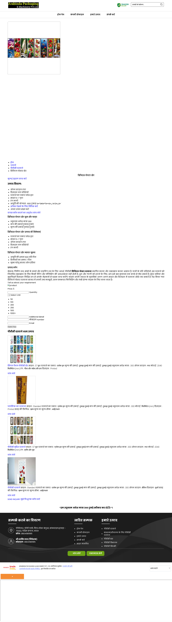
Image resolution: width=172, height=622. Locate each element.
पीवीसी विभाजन (110, 542)
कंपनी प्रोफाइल (77, 14)
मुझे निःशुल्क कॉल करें (30, 499)
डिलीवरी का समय (18, 260)
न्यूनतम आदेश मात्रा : (123, 365)
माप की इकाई (16, 224)
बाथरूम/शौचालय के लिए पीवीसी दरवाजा (117, 533)
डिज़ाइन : (49, 368)
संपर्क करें (111, 14)
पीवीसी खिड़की (110, 546)
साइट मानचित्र (83, 543)
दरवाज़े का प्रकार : (52, 365)
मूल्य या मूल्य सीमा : (47, 409)
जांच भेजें (36, 212)
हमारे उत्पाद (95, 14)
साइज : (34, 365)
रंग (11, 247)
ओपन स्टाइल (16, 242)
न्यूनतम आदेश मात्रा (19, 221)
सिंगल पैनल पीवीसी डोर (18, 365)
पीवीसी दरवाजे (14, 487)
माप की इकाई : (100, 365)
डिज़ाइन (13, 245)
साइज (13, 239)
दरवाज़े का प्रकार (17, 236)
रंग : (31, 368)
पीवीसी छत (108, 539)
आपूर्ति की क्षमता (17, 257)
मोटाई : (144, 406)
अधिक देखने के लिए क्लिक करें (24, 206)
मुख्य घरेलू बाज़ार (17, 262)
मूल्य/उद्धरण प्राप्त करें (17, 178)
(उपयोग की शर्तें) (67, 566)
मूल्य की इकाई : (76, 365)
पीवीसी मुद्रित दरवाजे (17, 447)
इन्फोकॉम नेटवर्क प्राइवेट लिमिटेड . (30, 569)
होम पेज (60, 14)
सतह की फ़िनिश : (24, 409)
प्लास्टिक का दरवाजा (17, 406)
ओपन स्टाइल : (142, 365)
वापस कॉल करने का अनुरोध (20, 212)
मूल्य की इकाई (16, 227)
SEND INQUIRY (14, 499)
